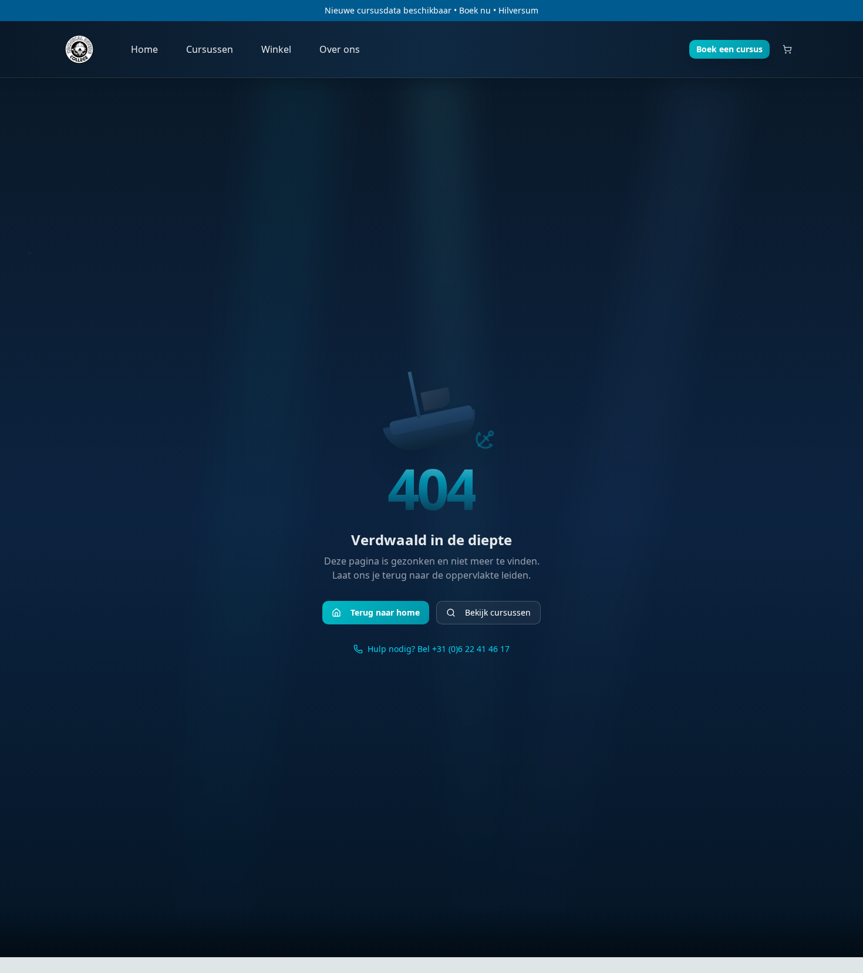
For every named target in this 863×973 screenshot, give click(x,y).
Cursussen (209, 49)
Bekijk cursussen (498, 612)
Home (144, 49)
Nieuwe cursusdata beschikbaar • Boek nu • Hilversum (431, 10)
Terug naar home (385, 612)
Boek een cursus (729, 49)
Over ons (339, 49)
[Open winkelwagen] (787, 49)
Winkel (276, 49)
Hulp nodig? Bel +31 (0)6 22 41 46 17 (439, 648)
